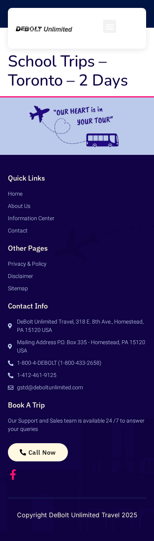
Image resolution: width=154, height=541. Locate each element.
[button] (109, 26)
